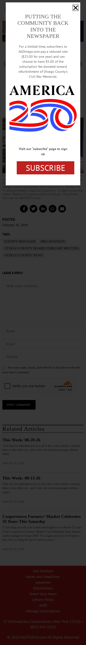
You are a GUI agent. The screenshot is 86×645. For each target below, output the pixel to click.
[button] (75, 8)
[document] (43, 322)
